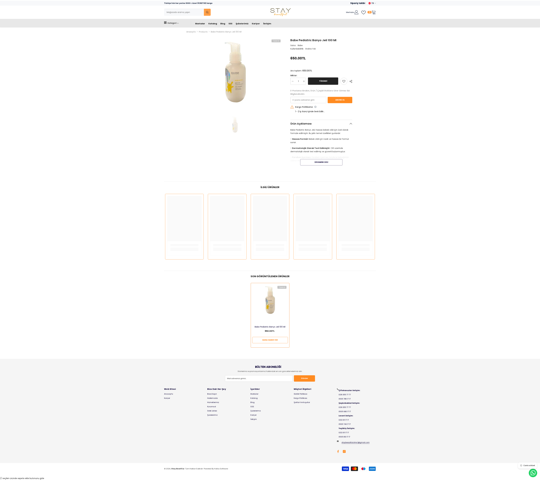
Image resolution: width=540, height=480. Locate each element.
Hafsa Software (221, 468)
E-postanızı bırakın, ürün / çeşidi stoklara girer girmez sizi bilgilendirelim (320, 92)
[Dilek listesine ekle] (343, 81)
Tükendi (323, 81)
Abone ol (340, 100)
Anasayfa (191, 31)
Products (203, 31)
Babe (300, 45)
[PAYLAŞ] (349, 81)
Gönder (304, 378)
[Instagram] (344, 451)
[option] (235, 73)
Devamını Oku (321, 162)
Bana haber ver (270, 340)
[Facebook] (338, 451)
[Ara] (187, 12)
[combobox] (184, 12)
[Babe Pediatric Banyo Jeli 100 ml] (270, 300)
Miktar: (293, 75)
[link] (184, 245)
